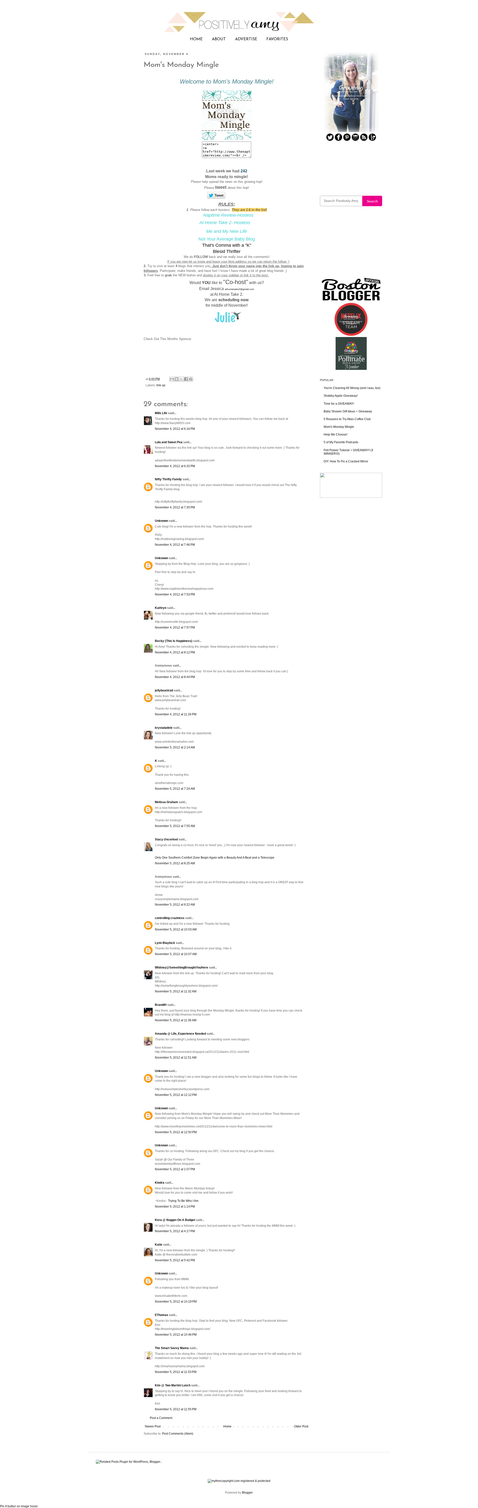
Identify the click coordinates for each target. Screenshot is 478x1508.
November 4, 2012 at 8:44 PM (175, 677)
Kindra (159, 1182)
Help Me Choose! (335, 434)
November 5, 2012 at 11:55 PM (175, 1409)
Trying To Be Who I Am (183, 1201)
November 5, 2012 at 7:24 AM (175, 788)
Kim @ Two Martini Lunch (172, 1385)
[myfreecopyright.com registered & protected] (239, 1481)
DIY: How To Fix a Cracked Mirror (346, 461)
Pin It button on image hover (19, 1506)
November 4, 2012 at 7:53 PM (175, 594)
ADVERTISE (246, 39)
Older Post (301, 1426)
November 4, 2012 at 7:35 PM (175, 507)
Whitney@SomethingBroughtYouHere (181, 967)
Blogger (247, 1492)
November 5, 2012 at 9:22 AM (175, 904)
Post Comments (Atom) (177, 1433)
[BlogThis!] (176, 379)
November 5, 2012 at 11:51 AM (175, 1057)
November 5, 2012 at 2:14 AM (175, 747)
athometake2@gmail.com (239, 289)
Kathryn (160, 608)
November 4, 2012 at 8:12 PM (175, 652)
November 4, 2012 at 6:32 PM (175, 466)
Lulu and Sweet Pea (168, 442)
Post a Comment (161, 1418)
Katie (158, 1244)
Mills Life (161, 413)
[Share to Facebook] (185, 379)
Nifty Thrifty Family (168, 479)
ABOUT (219, 39)
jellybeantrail (164, 690)
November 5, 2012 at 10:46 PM (176, 1334)
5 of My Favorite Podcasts (341, 442)
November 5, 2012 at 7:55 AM (175, 826)
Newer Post (153, 1426)
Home (227, 1426)
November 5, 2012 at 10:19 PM (176, 1301)
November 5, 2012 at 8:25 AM (175, 863)
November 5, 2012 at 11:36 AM (175, 1020)
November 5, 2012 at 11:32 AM (175, 991)
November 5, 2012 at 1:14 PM (175, 1206)
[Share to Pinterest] (190, 379)
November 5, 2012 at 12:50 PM (176, 1132)
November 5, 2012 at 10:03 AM (176, 929)
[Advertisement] (351, 245)
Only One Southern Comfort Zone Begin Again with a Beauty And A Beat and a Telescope (214, 857)
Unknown (161, 521)
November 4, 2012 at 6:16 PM (175, 429)
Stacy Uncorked (166, 839)
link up (160, 385)
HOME (196, 39)
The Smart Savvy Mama (172, 1348)
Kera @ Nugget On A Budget (175, 1220)
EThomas (161, 1315)
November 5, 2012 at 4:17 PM (175, 1231)
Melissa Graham (166, 802)
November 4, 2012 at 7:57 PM (175, 627)
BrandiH (161, 1005)
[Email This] (171, 379)
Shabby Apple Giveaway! (341, 395)
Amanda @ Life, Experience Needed (180, 1033)
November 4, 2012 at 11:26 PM (175, 714)
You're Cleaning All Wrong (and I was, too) (352, 388)
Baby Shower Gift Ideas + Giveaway (348, 411)
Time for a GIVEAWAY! (339, 403)
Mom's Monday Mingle (339, 427)
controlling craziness (169, 918)
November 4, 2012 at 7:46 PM (175, 544)
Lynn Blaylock (165, 943)
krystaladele (164, 728)
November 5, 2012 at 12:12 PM (176, 1095)
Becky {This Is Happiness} (173, 641)
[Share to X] (181, 379)
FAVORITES (277, 39)
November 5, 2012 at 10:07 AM (176, 954)
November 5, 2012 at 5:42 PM (175, 1260)
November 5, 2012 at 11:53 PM (175, 1372)
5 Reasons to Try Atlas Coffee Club (347, 419)
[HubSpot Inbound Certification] (351, 496)
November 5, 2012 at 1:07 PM (175, 1169)
